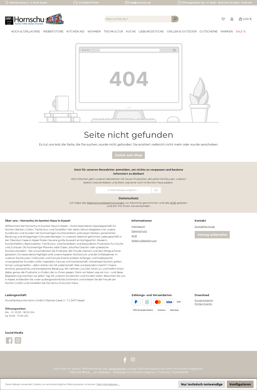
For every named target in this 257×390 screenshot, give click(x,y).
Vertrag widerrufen (212, 234)
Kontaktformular (205, 226)
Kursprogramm (204, 300)
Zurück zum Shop (128, 155)
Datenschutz (139, 231)
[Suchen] (175, 19)
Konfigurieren (240, 384)
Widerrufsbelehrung (144, 240)
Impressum (138, 226)
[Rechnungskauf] (147, 302)
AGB (173, 202)
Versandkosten (117, 368)
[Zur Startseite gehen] (35, 19)
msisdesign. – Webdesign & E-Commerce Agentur (126, 372)
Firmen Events (203, 304)
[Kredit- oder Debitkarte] (163, 302)
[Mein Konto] (231, 19)
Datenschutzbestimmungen (105, 202)
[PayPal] (136, 302)
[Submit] (156, 190)
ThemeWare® (179, 372)
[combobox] (138, 19)
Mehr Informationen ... (108, 384)
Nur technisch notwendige (202, 384)
